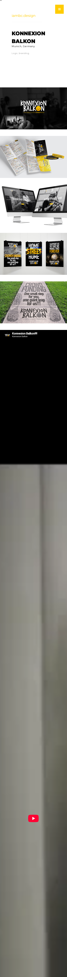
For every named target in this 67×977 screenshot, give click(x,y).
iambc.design (24, 15)
